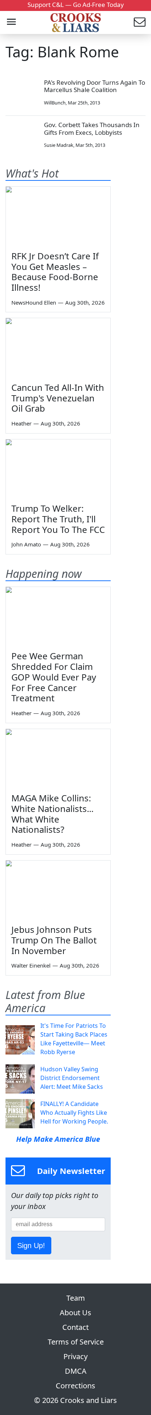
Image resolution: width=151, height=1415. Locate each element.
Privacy (75, 1356)
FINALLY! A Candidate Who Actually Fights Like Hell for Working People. (74, 1112)
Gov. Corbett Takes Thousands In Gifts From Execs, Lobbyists (92, 128)
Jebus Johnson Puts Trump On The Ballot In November (54, 940)
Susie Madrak (58, 145)
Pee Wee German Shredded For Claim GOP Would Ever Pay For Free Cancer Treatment (53, 677)
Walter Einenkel (31, 965)
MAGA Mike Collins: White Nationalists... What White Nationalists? (52, 813)
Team (75, 1298)
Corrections (75, 1386)
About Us (75, 1312)
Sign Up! (31, 1246)
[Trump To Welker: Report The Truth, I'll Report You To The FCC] (58, 468)
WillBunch (55, 102)
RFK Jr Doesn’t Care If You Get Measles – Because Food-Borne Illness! (55, 271)
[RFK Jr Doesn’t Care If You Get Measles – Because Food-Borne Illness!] (58, 216)
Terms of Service (76, 1342)
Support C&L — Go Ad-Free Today (75, 4)
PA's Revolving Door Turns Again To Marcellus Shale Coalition (94, 86)
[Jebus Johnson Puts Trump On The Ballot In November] (58, 890)
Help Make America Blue (58, 1139)
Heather (21, 423)
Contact (75, 1327)
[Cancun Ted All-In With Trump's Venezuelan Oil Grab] (58, 347)
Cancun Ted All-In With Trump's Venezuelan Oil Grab (57, 398)
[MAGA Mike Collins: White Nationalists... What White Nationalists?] (58, 758)
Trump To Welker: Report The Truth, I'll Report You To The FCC (58, 518)
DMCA (75, 1371)
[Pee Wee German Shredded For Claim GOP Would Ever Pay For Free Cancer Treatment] (58, 616)
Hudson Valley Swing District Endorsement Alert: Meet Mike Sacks (71, 1078)
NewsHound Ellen (33, 302)
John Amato (26, 544)
